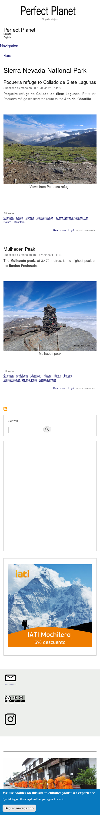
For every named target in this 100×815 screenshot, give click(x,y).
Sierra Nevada (45, 217)
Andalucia (22, 375)
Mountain (19, 222)
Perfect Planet (19, 29)
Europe (30, 217)
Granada (8, 217)
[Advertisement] (50, 496)
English (7, 37)
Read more (59, 230)
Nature (7, 222)
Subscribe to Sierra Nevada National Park (5, 409)
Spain (19, 217)
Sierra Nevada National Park (72, 217)
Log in (71, 230)
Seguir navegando (19, 808)
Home (7, 55)
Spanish (7, 33)
